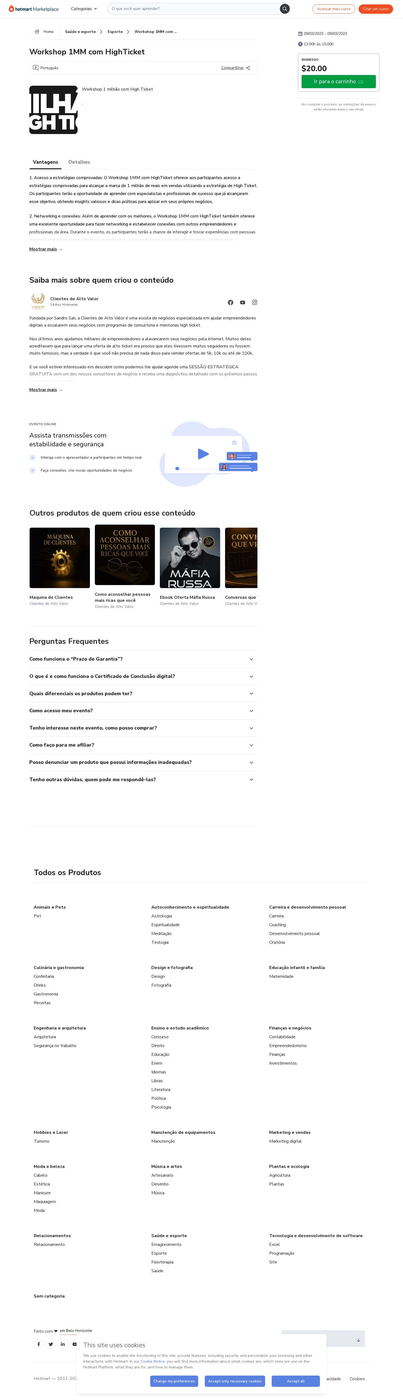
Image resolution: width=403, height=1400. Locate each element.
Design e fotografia (172, 968)
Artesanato (162, 1175)
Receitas (42, 1003)
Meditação (161, 934)
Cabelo (40, 1175)
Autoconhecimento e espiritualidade (190, 907)
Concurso (160, 1037)
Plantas (276, 1184)
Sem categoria (49, 1296)
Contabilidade (282, 1037)
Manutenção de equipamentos (183, 1132)
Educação (160, 1054)
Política (158, 1098)
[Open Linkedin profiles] (63, 1344)
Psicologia (161, 1107)
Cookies (357, 1379)
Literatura (160, 1090)
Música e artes (166, 1167)
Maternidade (281, 976)
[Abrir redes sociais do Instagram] (254, 303)
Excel (274, 1245)
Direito (157, 1046)
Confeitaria (44, 976)
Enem (156, 1063)
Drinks (40, 985)
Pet (37, 916)
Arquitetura (45, 1037)
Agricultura (279, 1175)
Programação (281, 1253)
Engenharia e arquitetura (60, 1028)
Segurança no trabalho (55, 1046)
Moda (39, 1210)
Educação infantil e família (297, 968)
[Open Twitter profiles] (51, 1344)
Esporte (159, 1253)
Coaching (277, 925)
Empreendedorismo (288, 1046)
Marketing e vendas (290, 1132)
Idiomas (158, 1072)
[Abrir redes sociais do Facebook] (230, 303)
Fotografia (161, 985)
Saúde (157, 1271)
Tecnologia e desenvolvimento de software (316, 1236)
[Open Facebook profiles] (38, 1344)
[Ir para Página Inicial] (35, 8)
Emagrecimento (166, 1245)
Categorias (81, 9)
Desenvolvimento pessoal (294, 934)
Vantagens (45, 162)
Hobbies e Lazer (51, 1132)
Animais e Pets (50, 907)
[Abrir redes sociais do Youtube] (242, 303)
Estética (42, 1184)
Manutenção (163, 1141)
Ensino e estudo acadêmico (180, 1028)
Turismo (41, 1141)
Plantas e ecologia (289, 1167)
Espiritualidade (165, 925)
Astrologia (161, 916)
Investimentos (283, 1063)
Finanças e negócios (290, 1028)
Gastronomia (46, 994)
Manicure (42, 1193)
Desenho (160, 1184)
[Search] (285, 9)
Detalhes (79, 162)
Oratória (277, 942)
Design (158, 976)
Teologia (160, 942)
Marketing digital (285, 1141)
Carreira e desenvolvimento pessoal (307, 907)
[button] (137, 659)
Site (273, 1262)
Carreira (276, 916)
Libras (157, 1081)
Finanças (277, 1054)
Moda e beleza (49, 1167)
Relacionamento (49, 1245)
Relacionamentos (52, 1236)
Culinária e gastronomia (59, 968)
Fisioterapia (162, 1262)
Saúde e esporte (169, 1236)
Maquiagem (45, 1202)
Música (157, 1193)
